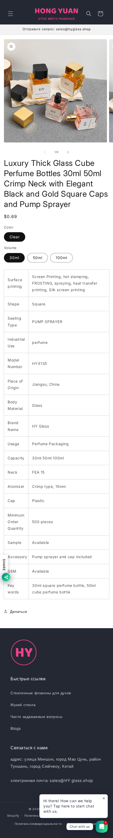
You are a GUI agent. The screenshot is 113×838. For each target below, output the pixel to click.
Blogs (16, 728)
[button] (10, 13)
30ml (14, 257)
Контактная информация (85, 824)
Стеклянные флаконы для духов (41, 693)
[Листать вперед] (68, 152)
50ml (37, 257)
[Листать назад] (45, 152)
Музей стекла (23, 704)
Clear (14, 237)
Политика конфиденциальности (38, 824)
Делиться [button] (18, 611)
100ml (61, 257)
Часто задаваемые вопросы (36, 716)
